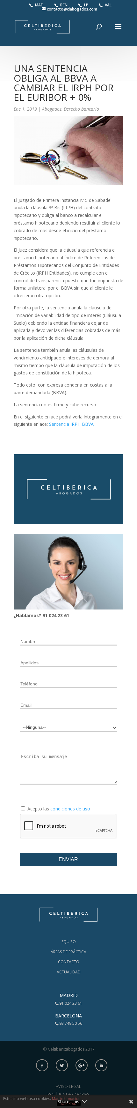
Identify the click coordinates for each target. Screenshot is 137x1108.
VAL (108, 5)
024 (53, 615)
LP (86, 5)
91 (45, 615)
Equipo (68, 941)
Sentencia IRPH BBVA (71, 424)
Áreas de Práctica (68, 952)
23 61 (63, 615)
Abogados (51, 109)
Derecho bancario (81, 109)
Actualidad (69, 972)
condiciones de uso (70, 809)
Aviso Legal (68, 1086)
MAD (40, 5)
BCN (64, 5)
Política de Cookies (68, 1094)
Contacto (68, 961)
